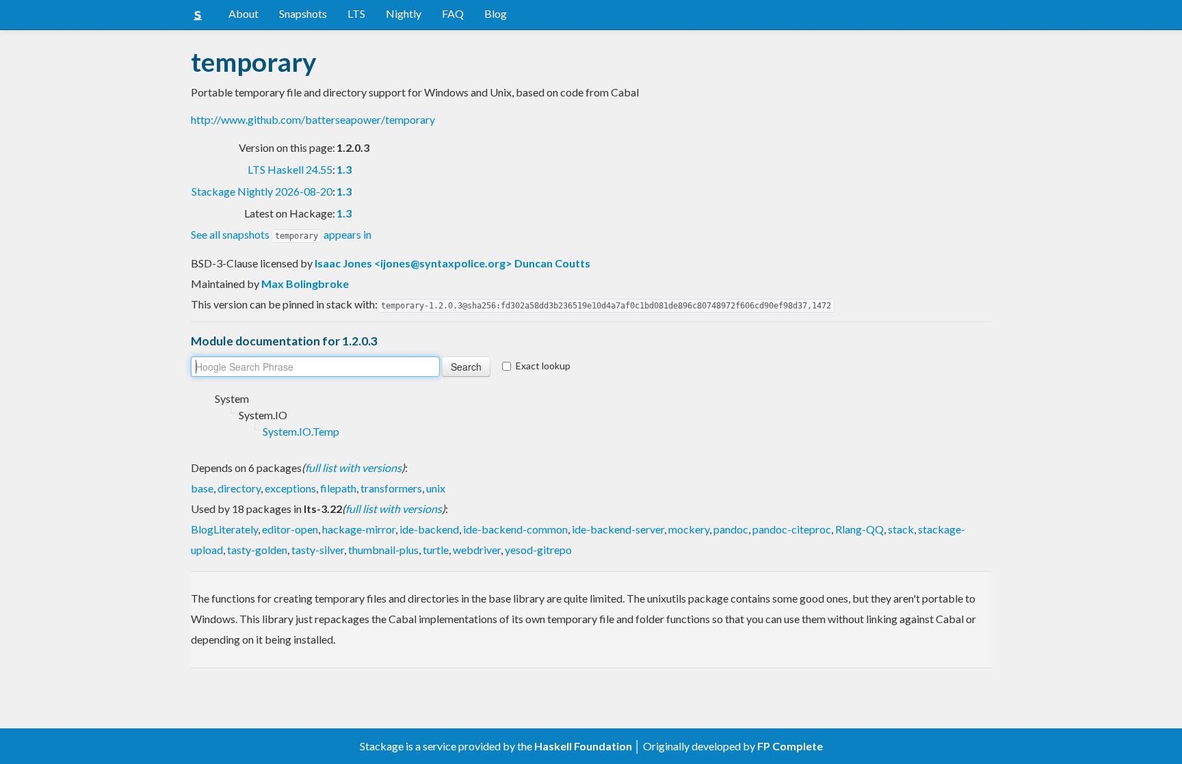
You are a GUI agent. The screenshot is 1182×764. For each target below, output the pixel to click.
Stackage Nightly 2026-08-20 (262, 191)
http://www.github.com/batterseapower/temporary (313, 119)
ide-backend (429, 529)
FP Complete (790, 745)
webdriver (477, 549)
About (243, 13)
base (202, 488)
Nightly (403, 13)
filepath (338, 488)
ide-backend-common (515, 529)
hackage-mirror (358, 529)
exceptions (290, 488)
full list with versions (353, 467)
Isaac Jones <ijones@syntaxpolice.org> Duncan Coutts (452, 262)
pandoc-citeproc (791, 529)
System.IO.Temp (301, 431)
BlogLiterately (224, 529)
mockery (688, 529)
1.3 (344, 169)
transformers (391, 488)
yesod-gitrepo (538, 549)
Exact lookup (543, 365)
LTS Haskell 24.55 (290, 169)
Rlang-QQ (859, 529)
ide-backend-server (618, 529)
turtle (436, 549)
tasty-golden (257, 549)
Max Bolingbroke (305, 283)
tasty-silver (317, 549)
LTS (356, 13)
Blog (495, 13)
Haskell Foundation (583, 745)
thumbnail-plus (383, 549)
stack (901, 529)
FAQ (453, 13)
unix (435, 488)
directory (239, 488)
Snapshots (303, 13)
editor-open (290, 529)
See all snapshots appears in (281, 234)
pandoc (730, 529)
